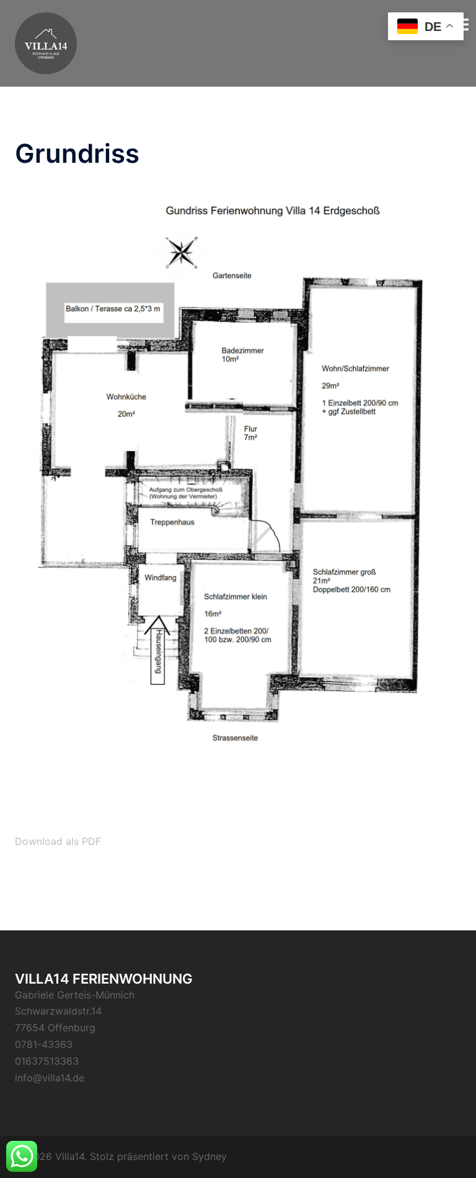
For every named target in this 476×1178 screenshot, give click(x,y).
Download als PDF (58, 841)
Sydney (209, 1156)
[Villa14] (46, 42)
